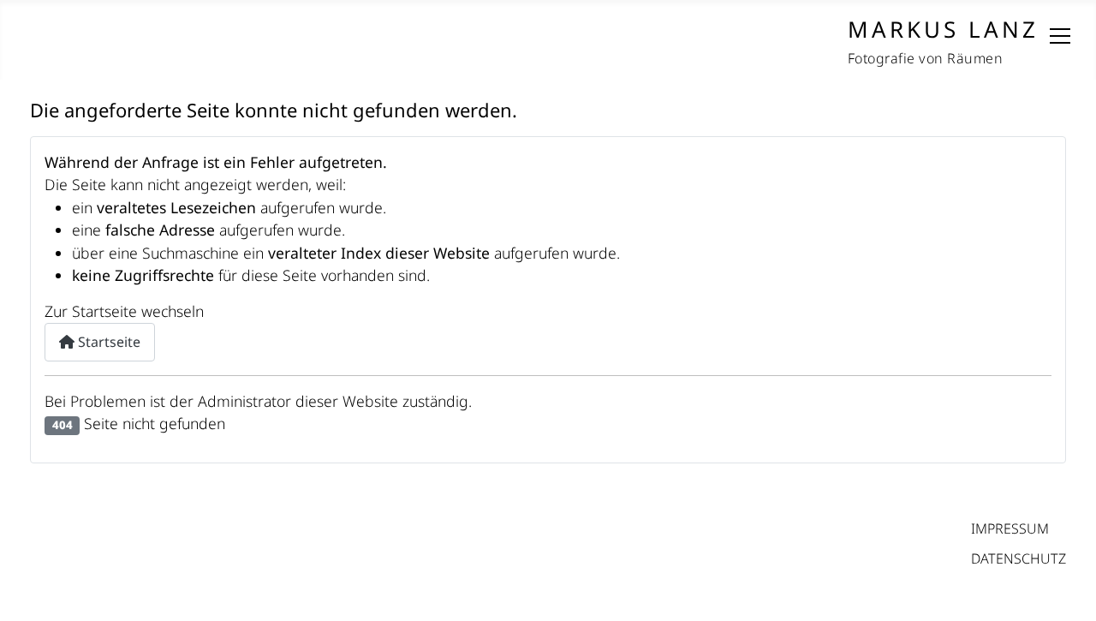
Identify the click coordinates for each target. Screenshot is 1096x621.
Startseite (107, 341)
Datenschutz (1018, 558)
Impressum (1010, 528)
